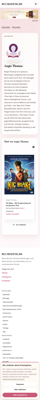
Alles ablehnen (20, 389)
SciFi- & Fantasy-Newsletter (13, 358)
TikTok (5, 273)
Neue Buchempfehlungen (12, 306)
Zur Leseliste (21, 225)
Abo (4, 332)
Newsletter (7, 354)
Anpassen (20, 384)
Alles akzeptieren (20, 395)
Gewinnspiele (8, 302)
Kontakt (6, 361)
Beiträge (6, 298)
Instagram (6, 277)
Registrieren (7, 346)
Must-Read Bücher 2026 (12, 309)
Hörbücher (7, 313)
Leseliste (6, 339)
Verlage (5, 328)
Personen (16, 27)
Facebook (6, 280)
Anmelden (7, 343)
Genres (5, 320)
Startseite (6, 27)
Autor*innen (7, 317)
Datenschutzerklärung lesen (14, 379)
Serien (5, 324)
